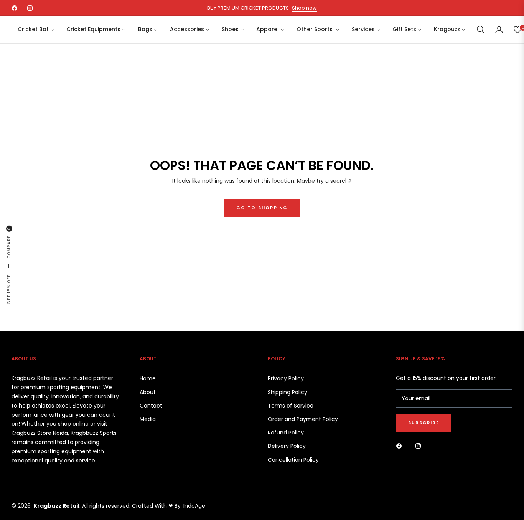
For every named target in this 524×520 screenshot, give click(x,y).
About (148, 392)
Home (148, 378)
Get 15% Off (9, 289)
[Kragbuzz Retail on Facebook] (401, 446)
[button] (480, 29)
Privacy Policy (286, 378)
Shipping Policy (287, 392)
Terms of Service (290, 405)
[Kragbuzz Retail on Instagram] (420, 446)
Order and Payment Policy (303, 419)
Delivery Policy (287, 446)
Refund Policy (286, 432)
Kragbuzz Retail (56, 506)
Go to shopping (262, 208)
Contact (151, 405)
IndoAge (194, 506)
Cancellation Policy (293, 460)
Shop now (304, 8)
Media (148, 419)
